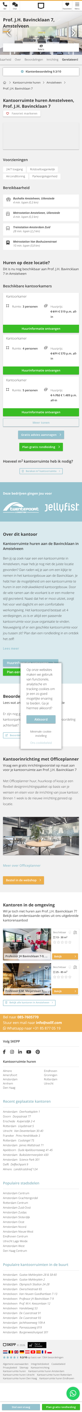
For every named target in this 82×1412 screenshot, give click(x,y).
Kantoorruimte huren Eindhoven (56, 1378)
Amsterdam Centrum (16, 1193)
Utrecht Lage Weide (15, 1241)
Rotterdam (50, 1079)
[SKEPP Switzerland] (33, 1351)
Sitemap (24, 1367)
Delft (15, 1164)
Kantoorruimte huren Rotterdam (54, 1374)
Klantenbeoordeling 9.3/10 (20, 71)
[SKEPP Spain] (39, 1351)
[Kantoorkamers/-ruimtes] (75, 932)
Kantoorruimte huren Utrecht (18, 1374)
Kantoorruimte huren (14, 1371)
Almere (7, 1071)
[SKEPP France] (44, 1351)
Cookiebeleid (58, 1364)
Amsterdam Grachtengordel (20, 1198)
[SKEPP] (41, 6)
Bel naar (21, 1017)
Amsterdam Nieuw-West (18, 1232)
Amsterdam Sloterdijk (16, 1217)
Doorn (17, 1116)
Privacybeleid (10, 1367)
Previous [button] (9, 33)
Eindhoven (50, 1071)
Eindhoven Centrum (15, 1236)
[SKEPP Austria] (28, 1351)
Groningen (50, 1075)
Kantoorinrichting (40, 1367)
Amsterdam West (13, 1246)
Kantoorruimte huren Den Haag (20, 1378)
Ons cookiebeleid (41, 743)
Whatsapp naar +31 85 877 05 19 (33, 1028)
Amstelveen (30, 1294)
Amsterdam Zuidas (15, 1212)
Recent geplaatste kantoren (27, 1101)
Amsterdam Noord (14, 1227)
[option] (41, 33)
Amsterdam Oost (13, 1222)
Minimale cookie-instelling (41, 734)
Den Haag (9, 1088)
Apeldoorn (28, 1150)
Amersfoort (10, 1075)
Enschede (19, 1121)
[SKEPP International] (17, 1351)
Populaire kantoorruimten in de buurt (35, 1264)
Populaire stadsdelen (21, 1183)
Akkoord (41, 719)
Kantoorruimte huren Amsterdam (46, 1371)
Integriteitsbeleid (40, 1364)
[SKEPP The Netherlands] (6, 1351)
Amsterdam (10, 1079)
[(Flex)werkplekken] (69, 932)
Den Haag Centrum (15, 1251)
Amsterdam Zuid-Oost (17, 1208)
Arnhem (8, 1083)
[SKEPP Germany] (22, 1351)
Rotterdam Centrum (15, 1203)
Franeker (21, 1136)
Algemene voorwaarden (15, 1364)
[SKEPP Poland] (49, 1351)
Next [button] (73, 33)
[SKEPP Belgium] (11, 1351)
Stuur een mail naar (32, 1022)
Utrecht (49, 1083)
